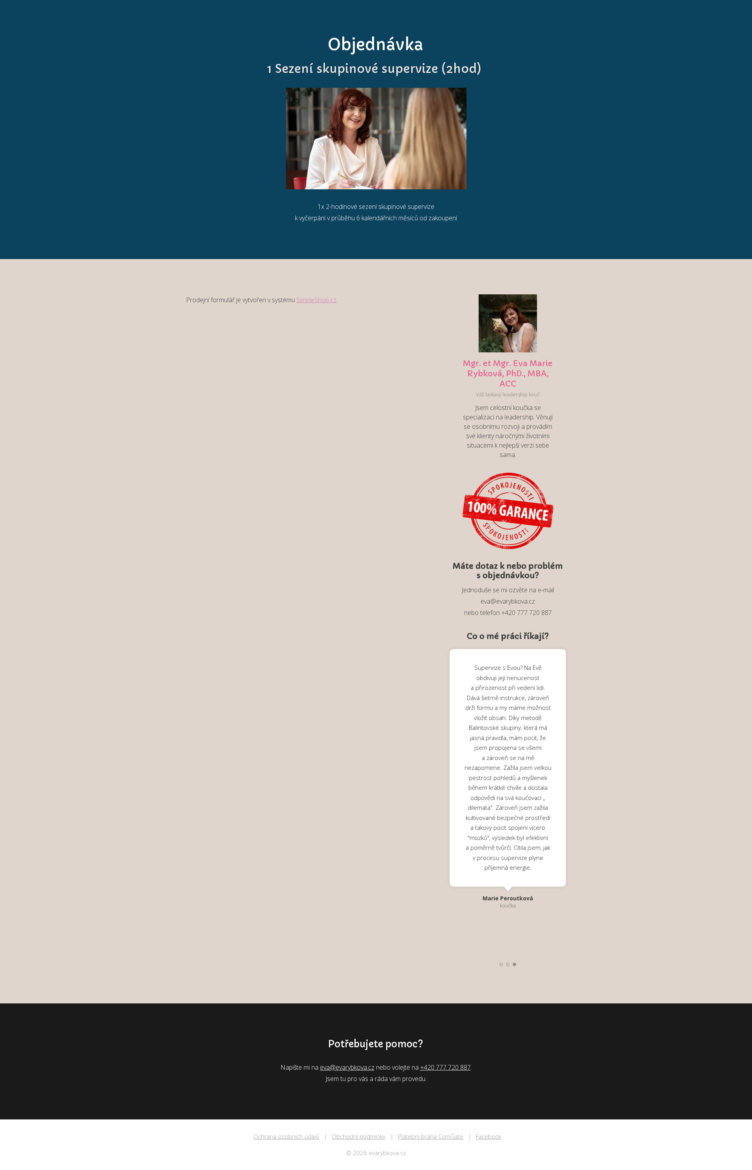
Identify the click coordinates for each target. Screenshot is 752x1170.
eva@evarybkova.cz (347, 1067)
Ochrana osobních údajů (286, 1136)
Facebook (488, 1136)
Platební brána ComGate (430, 1136)
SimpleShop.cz (316, 300)
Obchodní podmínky (358, 1136)
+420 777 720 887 (445, 1067)
